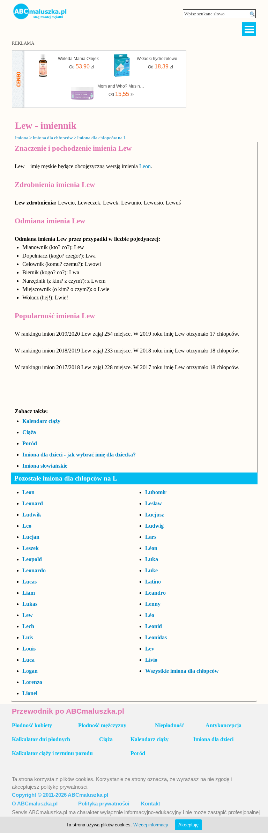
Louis (29, 649)
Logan (30, 671)
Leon (145, 166)
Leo (26, 526)
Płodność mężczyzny (102, 725)
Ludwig (154, 526)
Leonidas (156, 637)
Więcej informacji (150, 824)
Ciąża (29, 432)
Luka (151, 559)
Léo (149, 615)
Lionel (29, 693)
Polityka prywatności (103, 803)
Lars (150, 537)
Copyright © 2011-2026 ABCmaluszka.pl (60, 795)
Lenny (153, 604)
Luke (151, 570)
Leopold (32, 559)
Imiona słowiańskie (44, 466)
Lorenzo (32, 682)
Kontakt (150, 803)
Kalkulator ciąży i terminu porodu (52, 753)
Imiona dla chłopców (53, 137)
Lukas (29, 604)
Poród (29, 443)
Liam (28, 593)
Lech (28, 626)
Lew (27, 615)
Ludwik (31, 515)
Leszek (30, 548)
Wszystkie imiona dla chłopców (182, 671)
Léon (151, 548)
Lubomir (155, 492)
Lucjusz (154, 515)
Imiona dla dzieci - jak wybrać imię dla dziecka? (79, 455)
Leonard (32, 503)
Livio (151, 660)
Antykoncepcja (223, 725)
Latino (153, 582)
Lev (149, 649)
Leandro (155, 593)
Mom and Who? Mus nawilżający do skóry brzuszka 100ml (121, 86)
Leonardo (34, 570)
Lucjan (30, 537)
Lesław (153, 503)
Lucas (29, 582)
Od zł (81, 66)
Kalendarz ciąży (41, 421)
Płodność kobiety (32, 725)
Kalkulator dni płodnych (41, 739)
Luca (28, 660)
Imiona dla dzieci (213, 739)
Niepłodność (169, 725)
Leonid (153, 626)
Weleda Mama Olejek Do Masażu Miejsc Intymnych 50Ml (81, 58)
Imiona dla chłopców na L (101, 137)
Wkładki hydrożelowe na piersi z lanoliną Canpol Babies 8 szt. (160, 58)
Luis (27, 637)
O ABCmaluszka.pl (35, 803)
